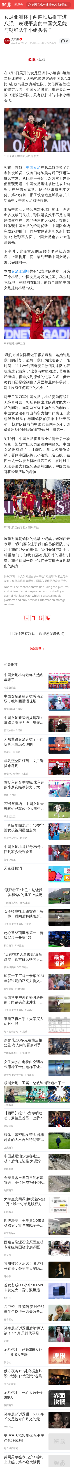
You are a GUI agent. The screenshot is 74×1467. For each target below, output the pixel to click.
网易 (6, 4)
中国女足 (33, 167)
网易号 (18, 4)
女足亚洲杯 (20, 271)
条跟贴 (36, 648)
